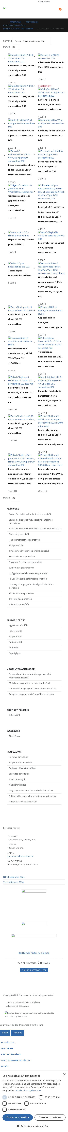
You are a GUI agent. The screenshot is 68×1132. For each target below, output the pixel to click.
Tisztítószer (14, 736)
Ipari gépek (7, 1048)
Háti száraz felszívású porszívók (24, 539)
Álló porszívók (16, 545)
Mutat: (6, 46)
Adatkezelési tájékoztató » (28, 1090)
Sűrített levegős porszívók (21, 567)
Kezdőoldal (8, 1042)
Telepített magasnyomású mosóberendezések (31, 694)
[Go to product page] (21, 58)
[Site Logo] (12, 11)
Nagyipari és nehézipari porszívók (25, 562)
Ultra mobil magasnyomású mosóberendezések (32, 688)
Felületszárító (15, 631)
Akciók (5, 1066)
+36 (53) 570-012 (58, 1)
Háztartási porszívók (19, 604)
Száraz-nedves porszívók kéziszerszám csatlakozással (35, 528)
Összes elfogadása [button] (17, 1117)
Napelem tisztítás (17, 784)
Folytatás (17, 1032)
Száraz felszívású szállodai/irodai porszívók (30, 514)
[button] (43, 11)
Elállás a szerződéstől (34, 970)
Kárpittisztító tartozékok (20, 762)
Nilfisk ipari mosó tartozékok (23, 801)
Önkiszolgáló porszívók (20, 599)
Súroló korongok (17, 779)
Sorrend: (7, 40)
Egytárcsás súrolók (18, 625)
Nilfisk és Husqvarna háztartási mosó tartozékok (32, 796)
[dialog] (34, 1101)
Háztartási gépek (11, 1054)
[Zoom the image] (34, 935)
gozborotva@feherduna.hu (20, 856)
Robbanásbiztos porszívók (22, 556)
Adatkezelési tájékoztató (17, 1006)
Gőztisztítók (14, 715)
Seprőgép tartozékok (19, 773)
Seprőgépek (15, 653)
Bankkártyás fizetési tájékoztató (33, 953)
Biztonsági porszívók (19, 534)
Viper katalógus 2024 (13, 882)
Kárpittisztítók (15, 636)
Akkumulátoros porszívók (21, 593)
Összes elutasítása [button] (50, 1117)
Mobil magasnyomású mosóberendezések (29, 683)
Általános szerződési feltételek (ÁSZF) (23, 1002)
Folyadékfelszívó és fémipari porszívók (28, 578)
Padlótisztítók (15, 642)
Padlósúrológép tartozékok (22, 768)
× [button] (64, 1074)
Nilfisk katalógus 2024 (13, 877)
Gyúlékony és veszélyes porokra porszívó (29, 550)
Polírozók (13, 647)
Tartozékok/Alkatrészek (15, 1060)
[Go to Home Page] (4, 22)
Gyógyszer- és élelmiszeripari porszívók (28, 573)
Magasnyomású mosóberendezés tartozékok (31, 790)
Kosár (5, 1032)
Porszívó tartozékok (18, 757)
